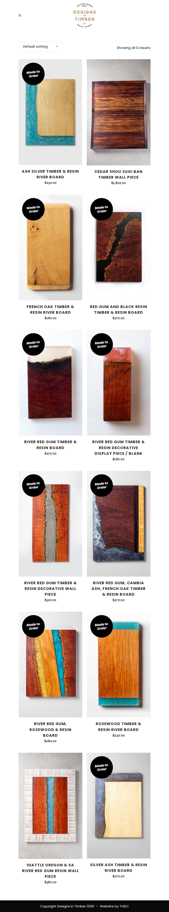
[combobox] (40, 46)
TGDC (124, 906)
